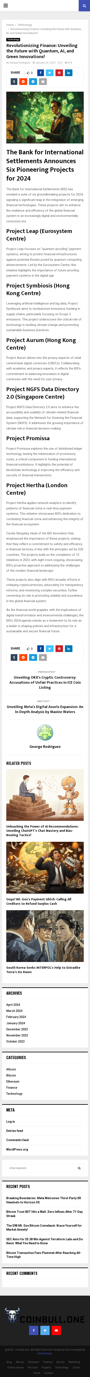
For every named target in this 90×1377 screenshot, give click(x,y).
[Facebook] (33, 1330)
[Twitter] (45, 1330)
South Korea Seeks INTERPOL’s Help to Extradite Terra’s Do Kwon (43, 970)
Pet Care (33, 1367)
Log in (10, 1121)
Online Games (15, 1367)
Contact (48, 1373)
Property (46, 1367)
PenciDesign (45, 1353)
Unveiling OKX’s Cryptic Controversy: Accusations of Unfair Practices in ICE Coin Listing (45, 682)
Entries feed (14, 1130)
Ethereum (12, 1081)
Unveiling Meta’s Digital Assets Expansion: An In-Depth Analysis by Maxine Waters (45, 709)
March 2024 (14, 1011)
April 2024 (13, 1004)
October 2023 (15, 1041)
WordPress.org (17, 1149)
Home (36, 1373)
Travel (76, 1367)
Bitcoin (11, 1075)
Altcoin (11, 1069)
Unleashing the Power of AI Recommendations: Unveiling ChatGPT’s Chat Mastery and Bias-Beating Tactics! (42, 831)
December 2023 (17, 1029)
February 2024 (16, 1017)
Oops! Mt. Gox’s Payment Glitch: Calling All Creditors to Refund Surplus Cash (38, 902)
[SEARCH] (79, 1168)
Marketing (74, 1362)
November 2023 (17, 1035)
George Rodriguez (20, 62)
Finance (11, 1087)
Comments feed (17, 1140)
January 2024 (15, 1023)
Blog (9, 1362)
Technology (13, 39)
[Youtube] (56, 1330)
